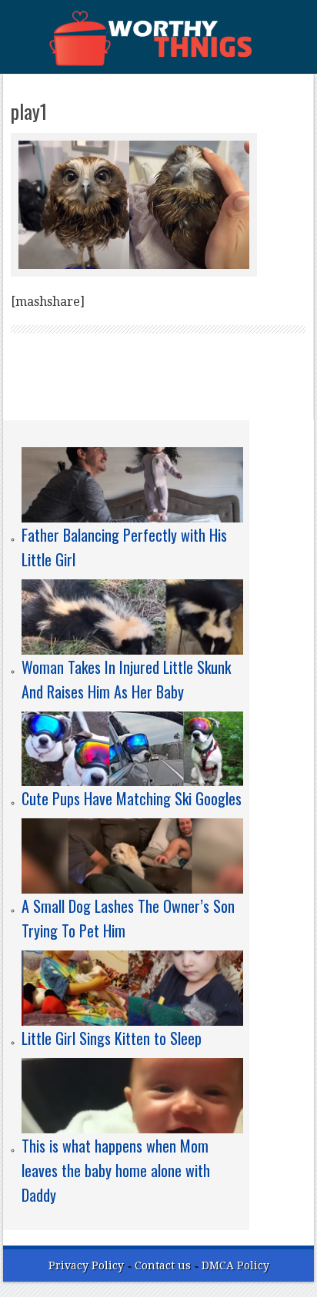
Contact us (164, 1265)
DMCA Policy (235, 1265)
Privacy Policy (86, 1265)
